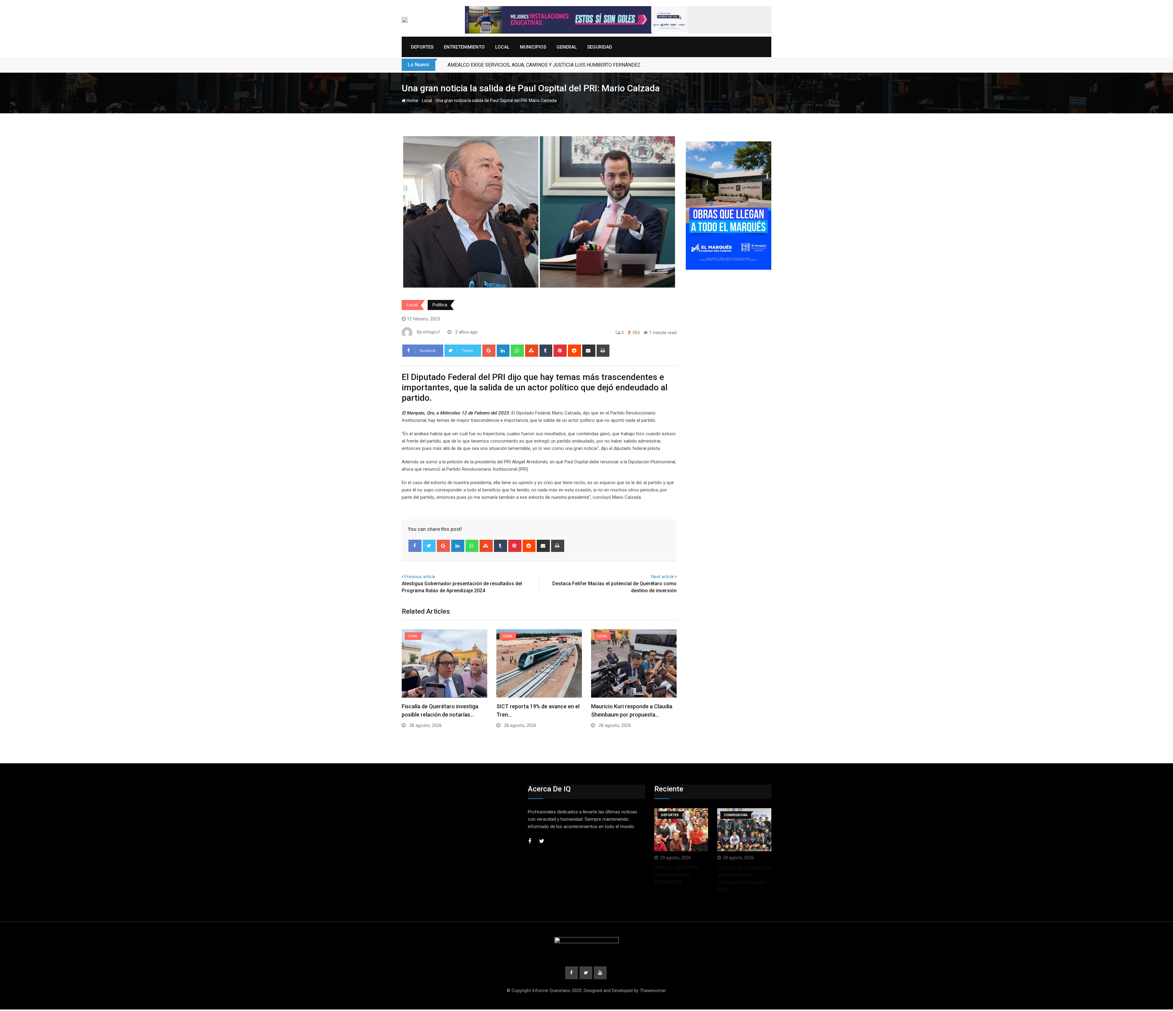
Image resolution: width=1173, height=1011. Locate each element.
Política (440, 305)
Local (502, 47)
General (567, 47)
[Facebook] (415, 546)
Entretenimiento (464, 47)
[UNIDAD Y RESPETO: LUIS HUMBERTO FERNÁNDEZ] (681, 829)
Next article (662, 576)
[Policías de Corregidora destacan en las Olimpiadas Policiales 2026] (744, 829)
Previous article (419, 576)
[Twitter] (429, 546)
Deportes (422, 47)
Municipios (533, 47)
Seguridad (599, 47)
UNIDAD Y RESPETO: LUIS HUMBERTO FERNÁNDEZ (677, 875)
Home (412, 100)
